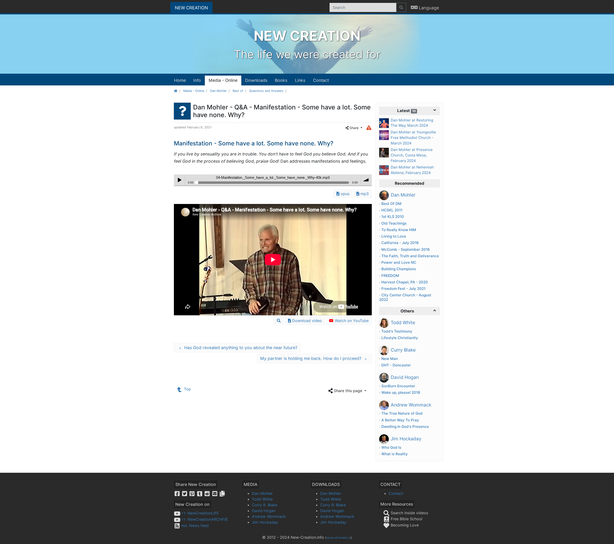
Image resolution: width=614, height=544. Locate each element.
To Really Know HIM (398, 229)
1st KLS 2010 (392, 216)
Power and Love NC (398, 262)
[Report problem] (369, 127)
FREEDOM (390, 275)
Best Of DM (391, 203)
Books (281, 80)
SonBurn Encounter (398, 386)
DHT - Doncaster (396, 365)
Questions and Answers (266, 91)
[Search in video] (278, 320)
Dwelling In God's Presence (405, 426)
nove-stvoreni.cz (338, 537)
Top (187, 389)
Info (197, 80)
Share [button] (354, 128)
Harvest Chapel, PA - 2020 (404, 282)
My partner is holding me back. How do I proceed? (313, 358)
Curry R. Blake (264, 504)
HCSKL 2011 (391, 210)
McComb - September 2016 (405, 249)
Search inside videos (409, 512)
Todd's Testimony (396, 331)
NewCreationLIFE (200, 513)
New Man (389, 358)
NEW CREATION (194, 7)
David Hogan (264, 510)
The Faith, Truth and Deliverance (410, 256)
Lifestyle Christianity (399, 337)
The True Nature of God (402, 413)
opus (344, 193)
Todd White (262, 499)
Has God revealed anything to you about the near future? (238, 347)
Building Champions (398, 269)
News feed (195, 525)
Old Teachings (394, 223)
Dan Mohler (218, 91)
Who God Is (391, 447)
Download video (306, 320)
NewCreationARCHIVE (204, 519)
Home (180, 80)
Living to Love (393, 236)
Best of (238, 91)
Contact (321, 80)
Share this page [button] (348, 390)
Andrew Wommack (269, 516)
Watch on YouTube (351, 320)
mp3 (364, 193)
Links (300, 80)
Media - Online (223, 80)
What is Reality (394, 454)
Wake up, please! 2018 (400, 392)
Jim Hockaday (265, 522)
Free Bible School (406, 518)
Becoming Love (404, 525)
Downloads (256, 80)
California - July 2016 (400, 242)
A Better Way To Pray (400, 420)
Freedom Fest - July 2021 (403, 288)
